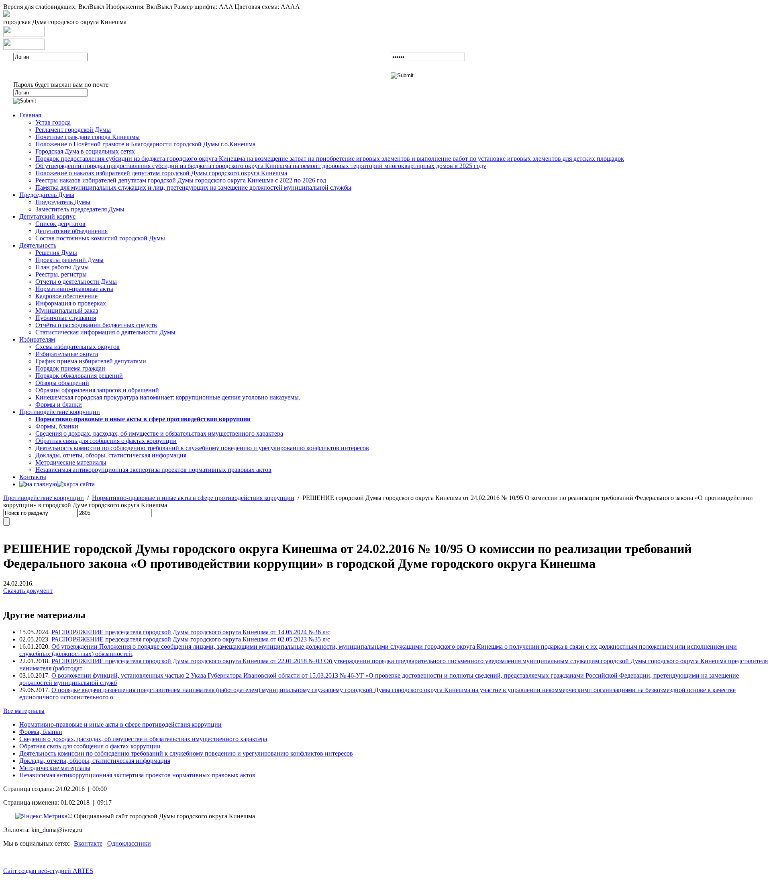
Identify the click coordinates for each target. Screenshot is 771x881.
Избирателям (37, 339)
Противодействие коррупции (59, 411)
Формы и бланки (58, 404)
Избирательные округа (66, 353)
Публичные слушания (65, 317)
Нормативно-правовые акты (74, 288)
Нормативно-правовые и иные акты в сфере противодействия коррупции (193, 497)
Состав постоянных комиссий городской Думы (100, 238)
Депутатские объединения (71, 230)
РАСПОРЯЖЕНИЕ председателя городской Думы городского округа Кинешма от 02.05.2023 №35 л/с (190, 639)
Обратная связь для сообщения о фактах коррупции (106, 440)
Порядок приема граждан (70, 368)
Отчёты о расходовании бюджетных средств (96, 325)
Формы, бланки (56, 426)
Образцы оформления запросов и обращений (97, 390)
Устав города (53, 122)
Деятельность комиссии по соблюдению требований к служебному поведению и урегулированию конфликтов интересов (202, 448)
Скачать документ (28, 590)
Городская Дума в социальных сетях (85, 151)
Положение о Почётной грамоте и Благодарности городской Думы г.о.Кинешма (145, 144)
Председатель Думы (46, 194)
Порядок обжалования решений (79, 375)
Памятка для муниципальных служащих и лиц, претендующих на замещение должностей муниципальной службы (193, 187)
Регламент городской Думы (73, 129)
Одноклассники (129, 843)
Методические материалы (70, 462)
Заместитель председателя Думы (79, 209)
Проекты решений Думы (69, 259)
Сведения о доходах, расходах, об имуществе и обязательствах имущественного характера (159, 433)
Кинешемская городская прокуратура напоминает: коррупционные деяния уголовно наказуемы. (167, 397)
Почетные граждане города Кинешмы (87, 136)
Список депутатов (60, 223)
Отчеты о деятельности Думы (76, 281)
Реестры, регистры (61, 274)
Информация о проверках (70, 303)
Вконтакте (88, 843)
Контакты (32, 476)
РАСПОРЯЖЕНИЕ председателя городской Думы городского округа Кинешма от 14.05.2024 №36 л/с (190, 632)
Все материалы (24, 710)
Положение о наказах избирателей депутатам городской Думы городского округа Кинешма (161, 173)
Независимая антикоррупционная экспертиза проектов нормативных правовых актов (153, 469)
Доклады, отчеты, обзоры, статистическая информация (110, 455)
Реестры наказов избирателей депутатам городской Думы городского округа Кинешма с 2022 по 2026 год (180, 180)
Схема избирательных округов (77, 346)
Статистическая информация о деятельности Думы (105, 332)
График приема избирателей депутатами (90, 361)
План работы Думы (62, 267)
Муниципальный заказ (66, 310)
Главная (30, 115)
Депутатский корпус (47, 216)
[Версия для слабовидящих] (6, 14)
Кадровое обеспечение (66, 296)
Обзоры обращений (62, 382)
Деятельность (37, 245)
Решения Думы (56, 252)
